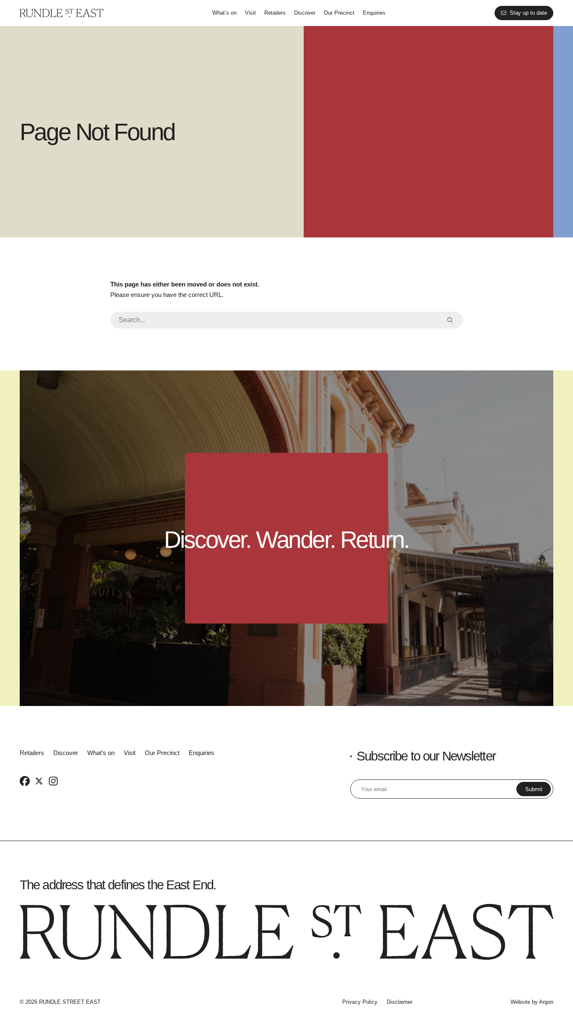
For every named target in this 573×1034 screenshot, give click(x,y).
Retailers (275, 13)
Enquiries (374, 13)
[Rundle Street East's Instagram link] (53, 780)
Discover (304, 13)
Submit (533, 789)
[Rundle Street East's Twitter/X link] (39, 780)
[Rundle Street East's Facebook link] (25, 780)
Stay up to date (528, 13)
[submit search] (450, 320)
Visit (250, 13)
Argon (546, 1002)
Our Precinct (339, 13)
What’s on (224, 13)
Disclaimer (399, 1002)
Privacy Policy (360, 1002)
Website (520, 1002)
